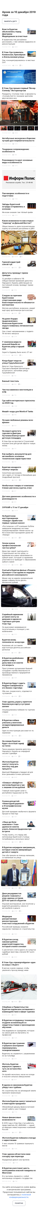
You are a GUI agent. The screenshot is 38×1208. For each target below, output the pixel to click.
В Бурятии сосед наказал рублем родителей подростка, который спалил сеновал (14, 943)
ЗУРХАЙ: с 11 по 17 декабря (15, 507)
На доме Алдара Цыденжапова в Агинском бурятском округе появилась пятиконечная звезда (17, 323)
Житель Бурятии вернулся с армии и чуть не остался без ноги (11, 1067)
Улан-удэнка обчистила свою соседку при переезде (16, 1155)
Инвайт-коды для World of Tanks (17, 411)
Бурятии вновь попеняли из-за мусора (13, 641)
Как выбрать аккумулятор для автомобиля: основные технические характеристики (16, 456)
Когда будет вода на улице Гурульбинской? (13, 362)
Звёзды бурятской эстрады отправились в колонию (13, 206)
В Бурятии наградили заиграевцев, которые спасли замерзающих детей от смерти (18, 849)
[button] (10, 128)
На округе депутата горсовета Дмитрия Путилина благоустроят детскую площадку (13, 434)
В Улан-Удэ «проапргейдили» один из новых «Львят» (18, 963)
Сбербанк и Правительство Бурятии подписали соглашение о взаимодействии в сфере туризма (18, 1009)
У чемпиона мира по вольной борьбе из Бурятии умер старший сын (13, 345)
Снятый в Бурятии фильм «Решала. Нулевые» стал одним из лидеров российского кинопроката (19, 572)
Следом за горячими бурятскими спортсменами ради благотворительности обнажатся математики (18, 300)
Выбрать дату (10, 21)
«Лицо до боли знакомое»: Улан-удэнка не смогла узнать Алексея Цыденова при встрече (17, 826)
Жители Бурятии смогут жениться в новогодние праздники (19, 1102)
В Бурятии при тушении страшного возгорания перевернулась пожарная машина (13, 1046)
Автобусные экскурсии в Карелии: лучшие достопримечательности (19, 139)
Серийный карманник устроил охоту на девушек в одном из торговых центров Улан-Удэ (12, 619)
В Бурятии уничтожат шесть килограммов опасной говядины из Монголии (19, 1170)
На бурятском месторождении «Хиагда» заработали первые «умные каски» (13, 519)
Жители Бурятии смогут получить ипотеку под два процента (10, 765)
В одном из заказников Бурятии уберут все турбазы (17, 1086)
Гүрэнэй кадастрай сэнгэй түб (11, 263)
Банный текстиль (10, 381)
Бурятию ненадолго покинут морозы (11, 468)
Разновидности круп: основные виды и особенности (17, 161)
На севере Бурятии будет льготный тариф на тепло (13, 743)
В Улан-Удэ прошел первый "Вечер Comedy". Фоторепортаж (18, 89)
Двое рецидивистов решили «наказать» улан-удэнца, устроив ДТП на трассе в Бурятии (14, 897)
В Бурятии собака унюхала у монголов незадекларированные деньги (13, 723)
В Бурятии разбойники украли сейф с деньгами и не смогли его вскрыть (13, 661)
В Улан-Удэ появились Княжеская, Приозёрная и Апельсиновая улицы (13, 54)
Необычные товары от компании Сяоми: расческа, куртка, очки (18, 486)
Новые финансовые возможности (11, 1118)
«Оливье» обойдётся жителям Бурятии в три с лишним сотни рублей (13, 785)
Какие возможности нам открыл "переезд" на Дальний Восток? (17, 222)
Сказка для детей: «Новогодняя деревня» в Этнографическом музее (13, 804)
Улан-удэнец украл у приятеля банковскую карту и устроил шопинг (17, 704)
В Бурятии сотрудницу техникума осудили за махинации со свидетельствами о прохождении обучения (18, 1023)
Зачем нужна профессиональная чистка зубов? (11, 545)
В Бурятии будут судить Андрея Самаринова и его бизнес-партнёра (13, 685)
